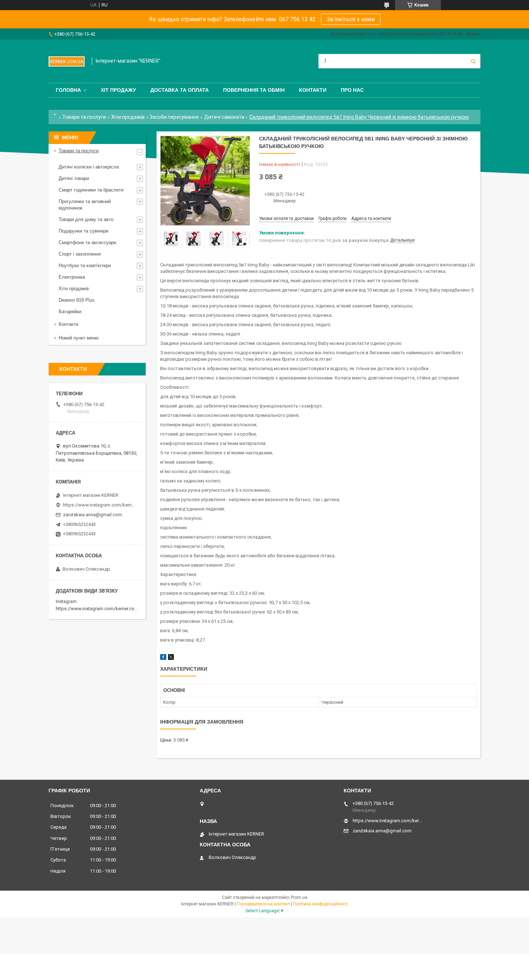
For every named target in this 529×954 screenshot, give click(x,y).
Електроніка (72, 277)
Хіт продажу (118, 90)
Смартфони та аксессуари (87, 242)
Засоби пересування (174, 117)
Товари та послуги (84, 117)
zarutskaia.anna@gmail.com (92, 514)
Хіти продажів (128, 117)
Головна (68, 90)
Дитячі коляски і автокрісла (89, 167)
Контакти (312, 90)
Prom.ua (299, 897)
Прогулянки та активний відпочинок (85, 205)
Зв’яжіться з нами (351, 19)
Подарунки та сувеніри (83, 231)
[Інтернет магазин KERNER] (67, 61)
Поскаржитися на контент (263, 903)
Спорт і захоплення (80, 254)
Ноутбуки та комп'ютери (85, 265)
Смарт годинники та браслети (91, 190)
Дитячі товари (74, 178)
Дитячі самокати (224, 117)
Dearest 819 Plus (77, 300)
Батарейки (70, 311)
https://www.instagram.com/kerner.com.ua (100, 608)
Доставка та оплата (179, 90)
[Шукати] (473, 61)
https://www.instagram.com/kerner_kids (99, 505)
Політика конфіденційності (320, 903)
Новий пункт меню (79, 338)
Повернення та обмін (254, 90)
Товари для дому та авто (86, 219)
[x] (171, 658)
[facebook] (163, 658)
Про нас (352, 90)
